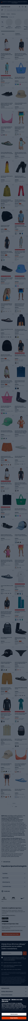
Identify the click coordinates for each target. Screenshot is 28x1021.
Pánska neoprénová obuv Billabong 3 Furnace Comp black (20, 638)
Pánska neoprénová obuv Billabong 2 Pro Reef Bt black (7, 535)
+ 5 (24, 463)
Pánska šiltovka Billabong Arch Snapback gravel (6, 764)
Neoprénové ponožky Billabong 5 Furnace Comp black (20, 407)
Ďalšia (14, 803)
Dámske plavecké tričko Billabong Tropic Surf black (20, 355)
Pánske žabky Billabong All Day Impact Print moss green (7, 153)
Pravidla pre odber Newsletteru (9, 959)
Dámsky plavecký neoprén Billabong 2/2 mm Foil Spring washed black (7, 252)
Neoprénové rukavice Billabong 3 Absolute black (20, 177)
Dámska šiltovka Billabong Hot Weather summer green (7, 431)
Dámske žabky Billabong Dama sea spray (20, 457)
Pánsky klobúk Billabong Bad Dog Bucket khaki (21, 104)
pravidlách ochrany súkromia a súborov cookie (13, 983)
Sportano (3, 14)
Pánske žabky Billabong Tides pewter (7, 330)
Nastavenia (14, 1014)
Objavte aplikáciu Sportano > (8, 915)
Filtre (3, 34)
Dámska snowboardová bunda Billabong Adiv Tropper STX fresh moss (7, 201)
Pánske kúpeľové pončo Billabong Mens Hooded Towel (20, 381)
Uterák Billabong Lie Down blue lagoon (20, 612)
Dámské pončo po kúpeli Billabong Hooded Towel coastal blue (20, 252)
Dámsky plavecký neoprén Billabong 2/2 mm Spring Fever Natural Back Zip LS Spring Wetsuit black (6, 612)
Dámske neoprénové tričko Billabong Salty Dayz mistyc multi (20, 153)
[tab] (14, 874)
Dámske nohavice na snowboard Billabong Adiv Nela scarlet (20, 201)
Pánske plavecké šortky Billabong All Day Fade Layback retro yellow (20, 561)
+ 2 (10, 311)
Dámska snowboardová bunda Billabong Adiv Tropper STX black (21, 330)
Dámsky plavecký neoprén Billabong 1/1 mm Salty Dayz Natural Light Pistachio (6, 381)
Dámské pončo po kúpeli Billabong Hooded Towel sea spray (7, 78)
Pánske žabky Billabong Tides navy (7, 586)
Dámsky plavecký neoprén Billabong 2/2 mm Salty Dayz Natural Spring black (21, 54)
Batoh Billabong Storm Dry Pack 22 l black (6, 638)
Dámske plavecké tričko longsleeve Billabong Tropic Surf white (6, 54)
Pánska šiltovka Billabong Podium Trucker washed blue (21, 535)
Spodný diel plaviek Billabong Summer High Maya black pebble (21, 663)
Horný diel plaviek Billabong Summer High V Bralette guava (6, 128)
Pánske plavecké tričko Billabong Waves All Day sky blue (20, 226)
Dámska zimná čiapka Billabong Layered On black (6, 355)
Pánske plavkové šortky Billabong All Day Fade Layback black (20, 128)
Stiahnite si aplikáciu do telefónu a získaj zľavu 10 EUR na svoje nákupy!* (15, 2)
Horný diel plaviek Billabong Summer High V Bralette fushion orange (20, 764)
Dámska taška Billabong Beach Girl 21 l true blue (20, 78)
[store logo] (9, 7)
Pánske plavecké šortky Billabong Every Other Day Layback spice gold (6, 688)
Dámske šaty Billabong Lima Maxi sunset (7, 177)
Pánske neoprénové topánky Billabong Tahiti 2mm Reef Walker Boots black (7, 104)
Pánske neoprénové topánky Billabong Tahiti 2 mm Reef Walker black (7, 279)
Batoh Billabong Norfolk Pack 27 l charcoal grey (21, 740)
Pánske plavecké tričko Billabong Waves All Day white (20, 586)
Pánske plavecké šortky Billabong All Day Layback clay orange (7, 457)
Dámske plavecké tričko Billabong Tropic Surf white (6, 483)
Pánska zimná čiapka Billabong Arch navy (5, 226)
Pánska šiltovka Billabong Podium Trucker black (6, 663)
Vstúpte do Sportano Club (10, 934)
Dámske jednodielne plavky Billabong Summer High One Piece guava (7, 561)
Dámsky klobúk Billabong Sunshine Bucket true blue (20, 278)
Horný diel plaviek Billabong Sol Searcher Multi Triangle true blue (6, 304)
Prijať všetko (14, 1018)
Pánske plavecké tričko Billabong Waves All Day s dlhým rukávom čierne (6, 714)
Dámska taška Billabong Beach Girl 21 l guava (6, 407)
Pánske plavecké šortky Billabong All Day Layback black (6, 790)
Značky (8, 14)
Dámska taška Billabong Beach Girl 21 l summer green (21, 509)
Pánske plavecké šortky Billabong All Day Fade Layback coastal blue (20, 304)
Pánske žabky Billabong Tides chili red (21, 688)
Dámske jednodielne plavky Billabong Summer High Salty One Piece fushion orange (21, 432)
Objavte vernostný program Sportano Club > (12, 930)
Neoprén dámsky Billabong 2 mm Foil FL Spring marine (21, 714)
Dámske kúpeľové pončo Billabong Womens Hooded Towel (6, 740)
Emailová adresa (7, 953)
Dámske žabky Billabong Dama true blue (20, 790)
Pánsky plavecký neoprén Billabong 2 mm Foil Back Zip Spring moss (21, 484)
